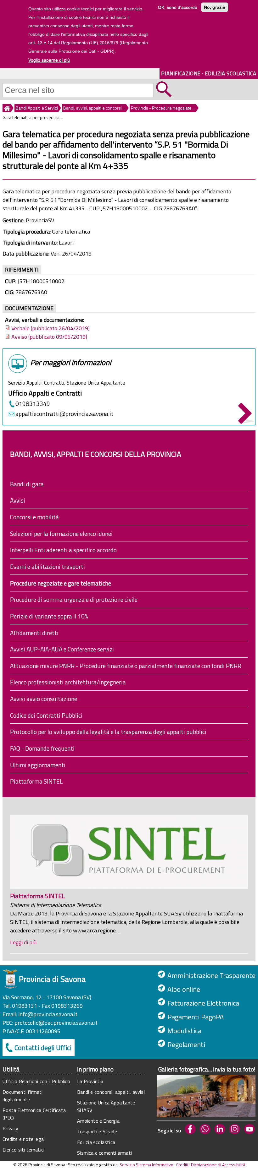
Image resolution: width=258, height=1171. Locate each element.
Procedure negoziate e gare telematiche (60, 583)
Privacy (10, 1128)
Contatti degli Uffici (42, 1047)
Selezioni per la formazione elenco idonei (61, 533)
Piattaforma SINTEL (36, 781)
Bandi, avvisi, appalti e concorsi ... (94, 108)
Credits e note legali (24, 1139)
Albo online (183, 989)
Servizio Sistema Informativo (146, 1164)
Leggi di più (23, 942)
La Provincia (90, 1081)
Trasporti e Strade (97, 1131)
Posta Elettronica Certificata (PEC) (34, 1113)
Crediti (182, 1164)
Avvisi (17, 500)
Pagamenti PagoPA (195, 1017)
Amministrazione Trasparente (211, 975)
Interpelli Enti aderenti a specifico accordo (63, 549)
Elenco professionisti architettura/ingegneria (68, 682)
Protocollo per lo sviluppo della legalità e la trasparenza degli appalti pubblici (108, 731)
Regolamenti (186, 1044)
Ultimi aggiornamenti (37, 764)
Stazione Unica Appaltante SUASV (106, 1106)
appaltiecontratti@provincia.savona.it (64, 413)
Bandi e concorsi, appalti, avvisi (111, 1092)
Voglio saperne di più (49, 59)
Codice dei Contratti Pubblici (46, 715)
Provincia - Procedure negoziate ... (163, 108)
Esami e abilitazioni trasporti (47, 566)
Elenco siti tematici (23, 1149)
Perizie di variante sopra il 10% (49, 616)
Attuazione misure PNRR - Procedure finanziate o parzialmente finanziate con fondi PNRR (125, 665)
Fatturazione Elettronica (203, 1003)
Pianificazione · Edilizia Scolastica (208, 73)
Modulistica (184, 1030)
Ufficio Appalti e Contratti (45, 393)
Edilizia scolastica (96, 1142)
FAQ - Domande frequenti (42, 748)
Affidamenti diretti (34, 632)
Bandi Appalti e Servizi (37, 108)
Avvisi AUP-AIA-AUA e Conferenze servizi (62, 649)
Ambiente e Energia (98, 1121)
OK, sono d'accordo (177, 7)
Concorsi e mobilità (34, 516)
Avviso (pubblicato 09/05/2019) (49, 336)
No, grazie (214, 7)
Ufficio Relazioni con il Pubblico (36, 1081)
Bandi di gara (27, 483)
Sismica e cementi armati (104, 1153)
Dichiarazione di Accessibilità (218, 1164)
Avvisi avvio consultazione (43, 698)
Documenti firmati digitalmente (22, 1095)
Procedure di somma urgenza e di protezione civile (73, 599)
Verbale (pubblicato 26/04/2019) (50, 328)
